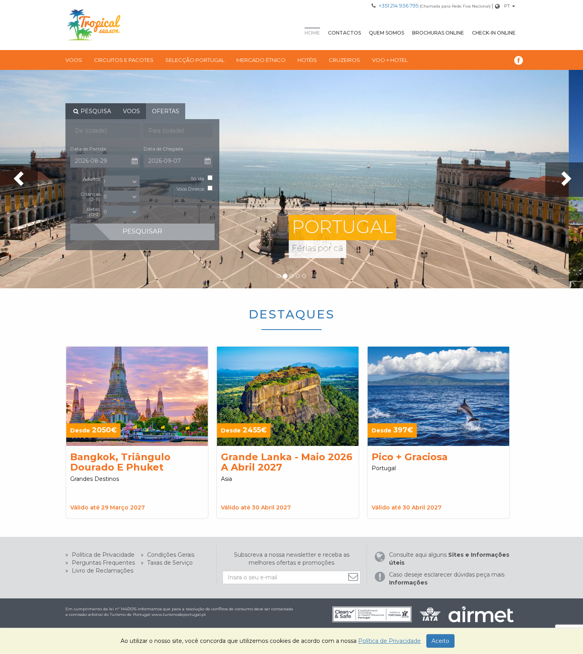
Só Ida (197, 178)
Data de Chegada (163, 149)
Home (312, 33)
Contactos (344, 33)
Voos (73, 60)
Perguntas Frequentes (102, 562)
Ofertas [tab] (165, 111)
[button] (19, 179)
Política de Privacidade (102, 554)
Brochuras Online (438, 33)
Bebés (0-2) (93, 211)
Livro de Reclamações (101, 570)
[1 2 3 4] (122, 181)
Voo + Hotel (390, 60)
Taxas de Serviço (169, 562)
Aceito (440, 640)
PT (507, 6)
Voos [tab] (131, 111)
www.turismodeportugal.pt (179, 614)
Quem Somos (386, 33)
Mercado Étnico (261, 60)
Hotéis (307, 60)
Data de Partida (88, 149)
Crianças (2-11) (90, 196)
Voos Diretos (190, 189)
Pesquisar (142, 231)
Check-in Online (494, 33)
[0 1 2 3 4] (122, 196)
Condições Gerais (170, 554)
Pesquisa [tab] (96, 111)
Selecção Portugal (194, 60)
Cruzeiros (344, 60)
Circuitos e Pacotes (123, 60)
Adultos (91, 178)
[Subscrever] (354, 576)
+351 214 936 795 (398, 5)
